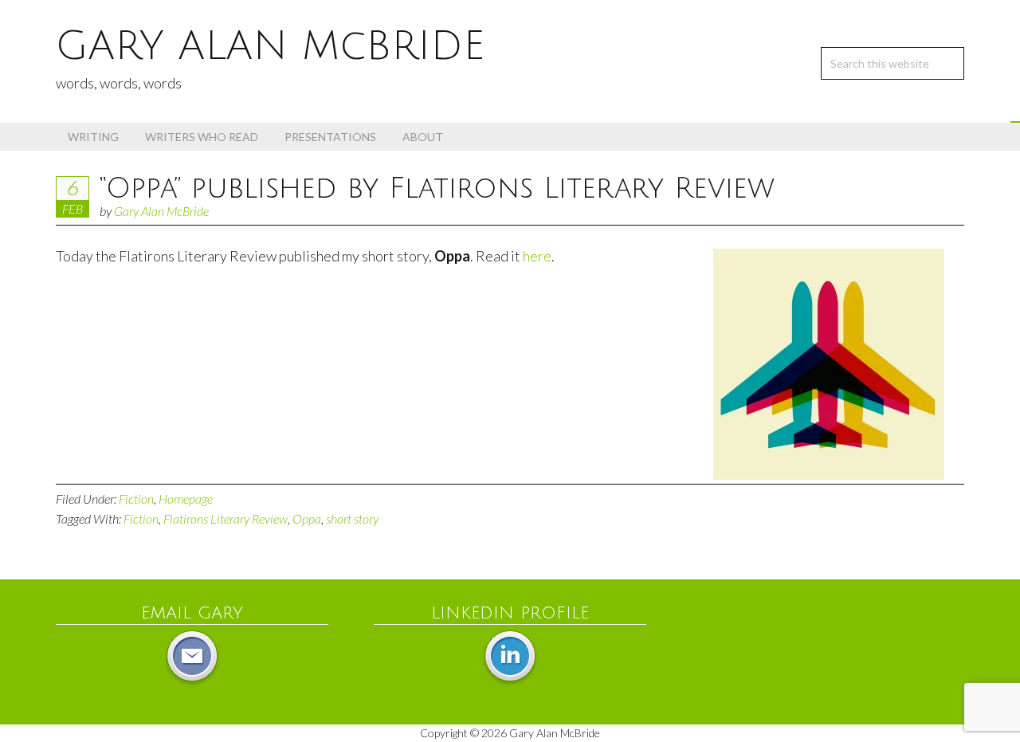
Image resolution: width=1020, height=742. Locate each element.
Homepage (186, 498)
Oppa (306, 518)
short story (352, 518)
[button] (1015, 122)
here (537, 256)
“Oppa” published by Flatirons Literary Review (437, 188)
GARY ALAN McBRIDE (270, 46)
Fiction (136, 498)
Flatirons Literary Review (225, 518)
